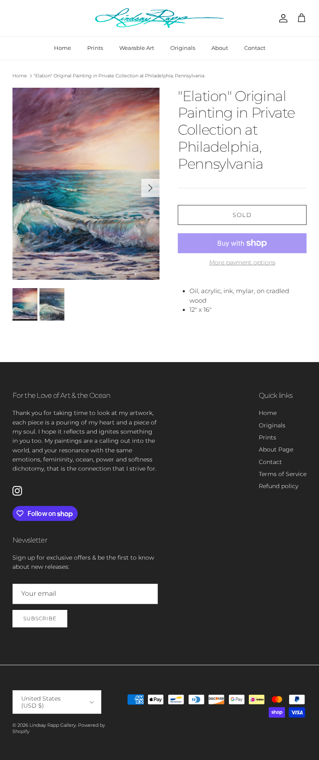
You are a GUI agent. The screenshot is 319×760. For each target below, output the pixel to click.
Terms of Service (283, 474)
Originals (182, 47)
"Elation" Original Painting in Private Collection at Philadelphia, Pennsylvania (119, 76)
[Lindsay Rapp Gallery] (159, 18)
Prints (95, 47)
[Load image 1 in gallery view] (86, 184)
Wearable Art (136, 47)
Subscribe (39, 618)
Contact (254, 47)
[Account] (281, 18)
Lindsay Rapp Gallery (52, 725)
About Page (276, 449)
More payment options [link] (242, 262)
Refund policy (278, 486)
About (219, 47)
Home (62, 47)
